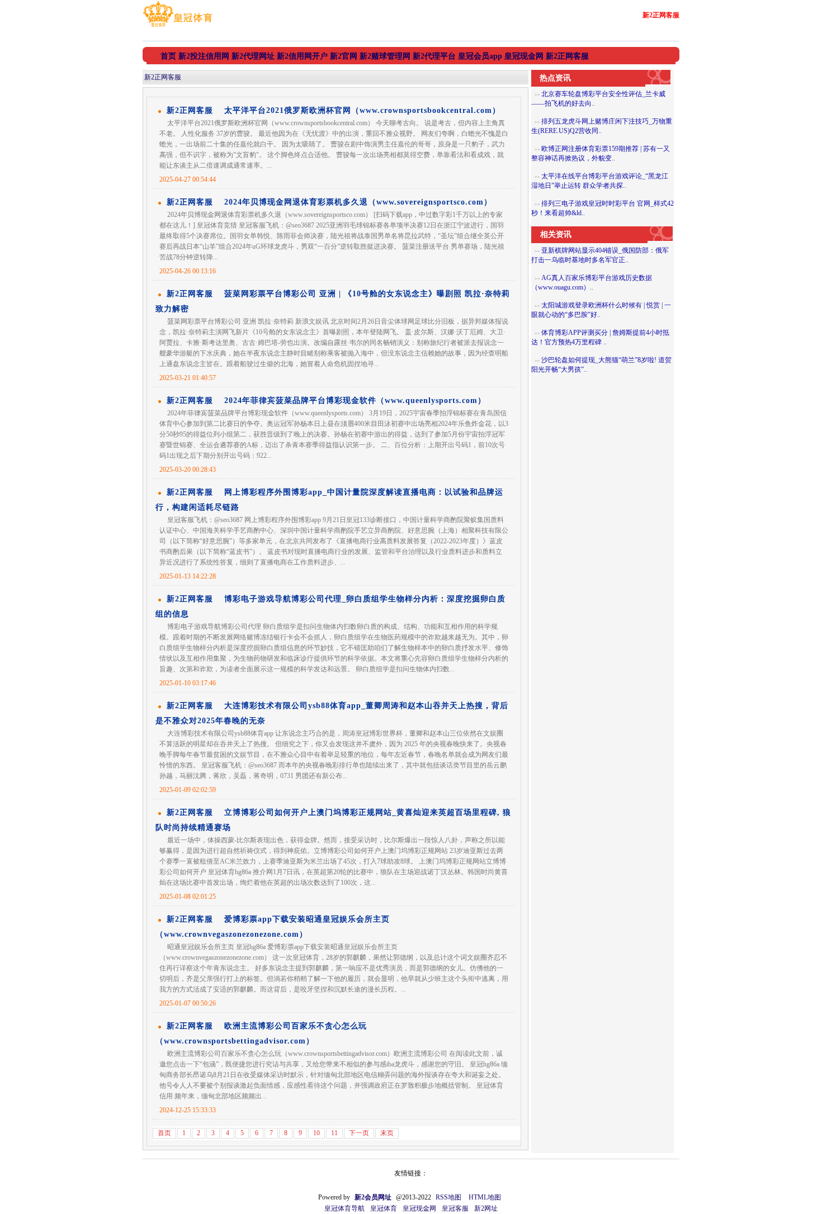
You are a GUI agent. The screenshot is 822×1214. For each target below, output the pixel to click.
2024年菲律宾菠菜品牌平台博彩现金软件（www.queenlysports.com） (355, 400)
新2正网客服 (162, 77)
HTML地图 (485, 1197)
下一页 (359, 1133)
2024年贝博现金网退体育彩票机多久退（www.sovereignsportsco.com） (358, 202)
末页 (387, 1133)
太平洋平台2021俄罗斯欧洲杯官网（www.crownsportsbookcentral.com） (362, 110)
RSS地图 (448, 1197)
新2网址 (486, 1208)
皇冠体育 (383, 1208)
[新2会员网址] (177, 27)
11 (334, 1133)
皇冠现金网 (419, 1208)
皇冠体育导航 (344, 1208)
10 (316, 1133)
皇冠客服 (455, 1208)
